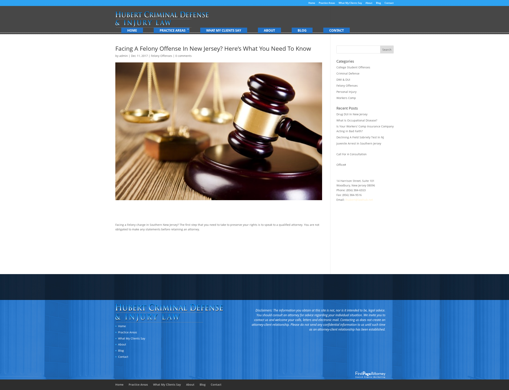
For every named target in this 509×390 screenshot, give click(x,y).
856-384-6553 (362, 167)
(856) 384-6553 (356, 190)
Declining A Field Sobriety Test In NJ (360, 137)
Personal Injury (346, 92)
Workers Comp (346, 98)
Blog (378, 3)
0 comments (183, 56)
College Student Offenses (353, 67)
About (368, 3)
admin (123, 56)
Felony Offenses (161, 56)
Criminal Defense (347, 73)
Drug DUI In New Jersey (351, 114)
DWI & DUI (343, 79)
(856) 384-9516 (352, 195)
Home (311, 3)
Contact (389, 3)
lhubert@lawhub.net (359, 200)
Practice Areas (327, 3)
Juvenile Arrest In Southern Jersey (358, 143)
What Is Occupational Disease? (356, 120)
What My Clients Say (350, 3)
